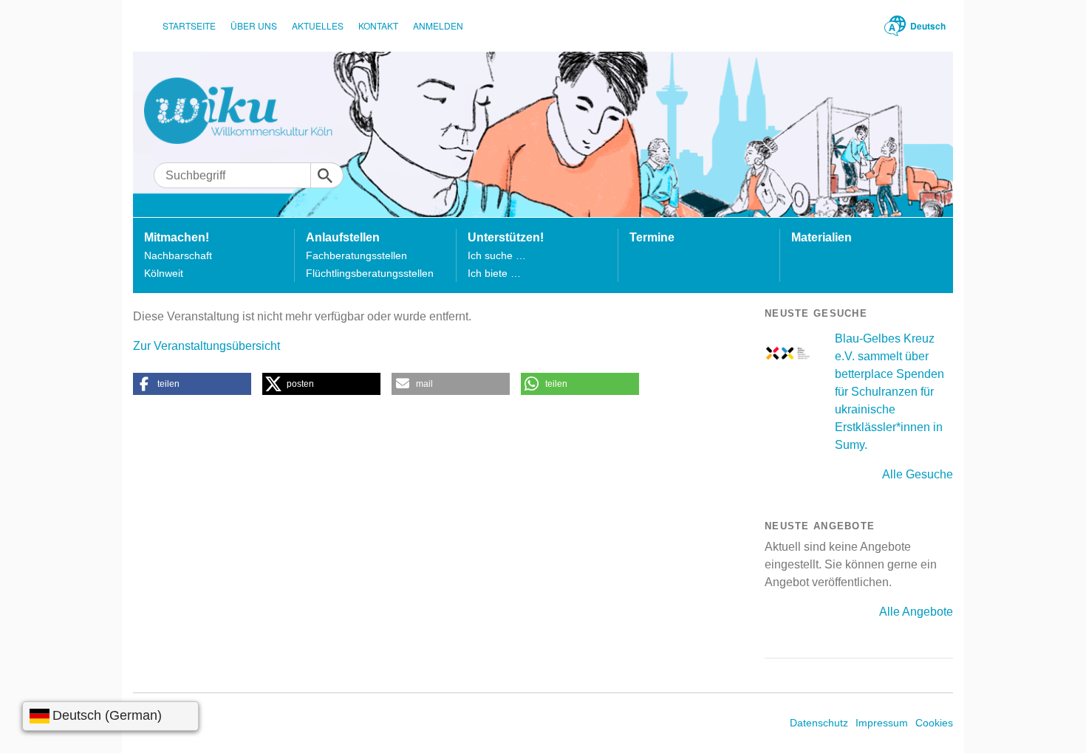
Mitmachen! (176, 237)
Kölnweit (163, 273)
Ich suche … (497, 255)
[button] (192, 384)
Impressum (882, 723)
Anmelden (438, 25)
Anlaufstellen (343, 237)
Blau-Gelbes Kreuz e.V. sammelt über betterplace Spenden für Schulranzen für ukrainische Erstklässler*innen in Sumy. (889, 391)
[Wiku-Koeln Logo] (248, 111)
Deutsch (928, 25)
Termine (652, 237)
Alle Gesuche (917, 474)
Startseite (189, 25)
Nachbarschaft (178, 255)
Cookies (934, 723)
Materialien (821, 237)
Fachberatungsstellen (356, 255)
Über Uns (253, 25)
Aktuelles (318, 25)
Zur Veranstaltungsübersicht (206, 346)
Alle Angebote (916, 611)
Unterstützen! (506, 237)
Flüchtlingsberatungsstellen (370, 273)
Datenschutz (819, 723)
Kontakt (378, 25)
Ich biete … (494, 273)
